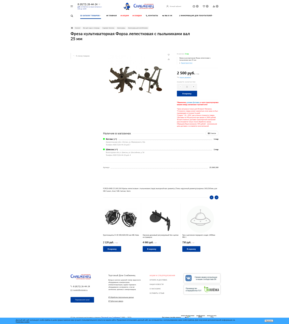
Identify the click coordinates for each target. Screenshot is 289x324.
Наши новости (157, 284)
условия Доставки (193, 102)
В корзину (186, 93)
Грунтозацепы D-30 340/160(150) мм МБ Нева (121, 235)
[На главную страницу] (144, 6)
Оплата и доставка (158, 280)
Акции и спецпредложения (162, 275)
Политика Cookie (22, 321)
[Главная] (72, 28)
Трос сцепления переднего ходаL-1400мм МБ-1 (198, 236)
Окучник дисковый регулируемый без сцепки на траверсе (160, 236)
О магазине (155, 289)
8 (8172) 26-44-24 (87, 4)
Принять (269, 321)
